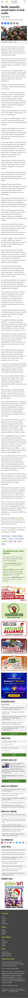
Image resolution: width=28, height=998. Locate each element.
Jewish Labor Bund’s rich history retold (12, 866)
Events (4, 945)
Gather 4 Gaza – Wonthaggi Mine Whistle (13, 712)
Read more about (9, 985)
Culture (4, 922)
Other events (14, 734)
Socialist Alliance (6, 955)
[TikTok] (10, 842)
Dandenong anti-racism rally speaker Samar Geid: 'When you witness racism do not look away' (14, 820)
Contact (4, 944)
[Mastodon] (2, 23)
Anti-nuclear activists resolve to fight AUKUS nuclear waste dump (12, 869)
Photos (4, 930)
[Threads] (23, 842)
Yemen (3, 544)
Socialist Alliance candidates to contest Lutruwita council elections (12, 858)
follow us (6, 532)
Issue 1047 (14, 20)
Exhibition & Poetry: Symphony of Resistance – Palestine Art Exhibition (14, 717)
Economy (11, 538)
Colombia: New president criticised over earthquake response (12, 874)
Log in (25, 1)
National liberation (19, 538)
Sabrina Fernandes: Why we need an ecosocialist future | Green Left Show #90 (13, 806)
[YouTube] (2, 842)
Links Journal (5, 952)
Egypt (10, 541)
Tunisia (19, 541)
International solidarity (17, 536)
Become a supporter (8, 569)
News (3, 916)
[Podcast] (5, 842)
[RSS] (26, 842)
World (21, 20)
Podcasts (4, 932)
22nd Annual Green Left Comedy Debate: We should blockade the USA (13, 727)
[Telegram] (17, 842)
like (13, 530)
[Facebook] (5, 23)
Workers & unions (6, 536)
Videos (3, 934)
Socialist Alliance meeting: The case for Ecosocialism (12, 723)
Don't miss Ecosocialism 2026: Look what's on (13, 815)
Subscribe (14, 528)
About (3, 940)
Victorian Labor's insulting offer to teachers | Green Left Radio (14, 799)
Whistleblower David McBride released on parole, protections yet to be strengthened (13, 853)
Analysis (4, 918)
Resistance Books (6, 954)
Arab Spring (4, 541)
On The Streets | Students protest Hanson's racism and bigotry (14, 790)
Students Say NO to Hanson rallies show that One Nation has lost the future (13, 830)
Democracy (4, 538)
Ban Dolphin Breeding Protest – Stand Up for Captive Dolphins (13, 708)
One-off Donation (12, 563)
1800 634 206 (16, 577)
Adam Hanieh (5, 17)
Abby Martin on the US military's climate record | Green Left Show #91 (13, 794)
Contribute (4, 942)
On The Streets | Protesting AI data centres (13, 802)
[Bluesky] (8, 23)
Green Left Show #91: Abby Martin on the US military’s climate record (13, 862)
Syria (15, 541)
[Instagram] (13, 842)
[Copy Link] (17, 23)
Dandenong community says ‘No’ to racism (13, 850)
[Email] (14, 23)
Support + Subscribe (15, 1)
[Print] (11, 23)
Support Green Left (9, 760)
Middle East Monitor (17, 518)
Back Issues (5, 924)
